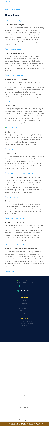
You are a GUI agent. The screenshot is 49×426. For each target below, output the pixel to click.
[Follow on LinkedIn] (28, 337)
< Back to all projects (12, 9)
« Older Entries (10, 271)
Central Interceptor (12, 201)
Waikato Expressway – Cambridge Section (21, 249)
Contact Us (9, 329)
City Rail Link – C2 (11, 106)
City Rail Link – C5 (11, 153)
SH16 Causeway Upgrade (14, 53)
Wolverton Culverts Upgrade (16, 222)
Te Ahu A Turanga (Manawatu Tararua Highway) (23, 177)
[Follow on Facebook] (20, 336)
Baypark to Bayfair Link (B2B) (16, 79)
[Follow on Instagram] (24, 336)
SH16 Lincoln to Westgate (15, 25)
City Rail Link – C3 (11, 132)
